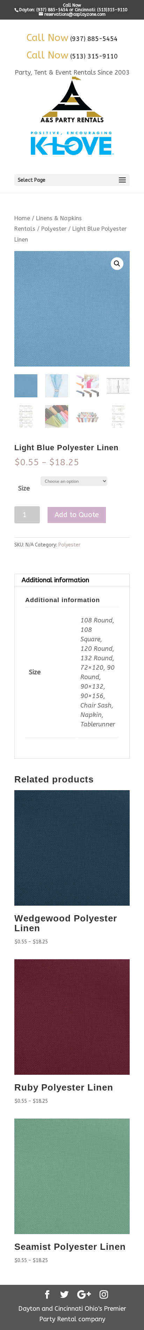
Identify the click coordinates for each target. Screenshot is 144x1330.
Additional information (55, 580)
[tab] (72, 580)
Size (24, 488)
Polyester (53, 228)
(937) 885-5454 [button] (94, 39)
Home (22, 218)
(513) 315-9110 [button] (94, 56)
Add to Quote (77, 515)
